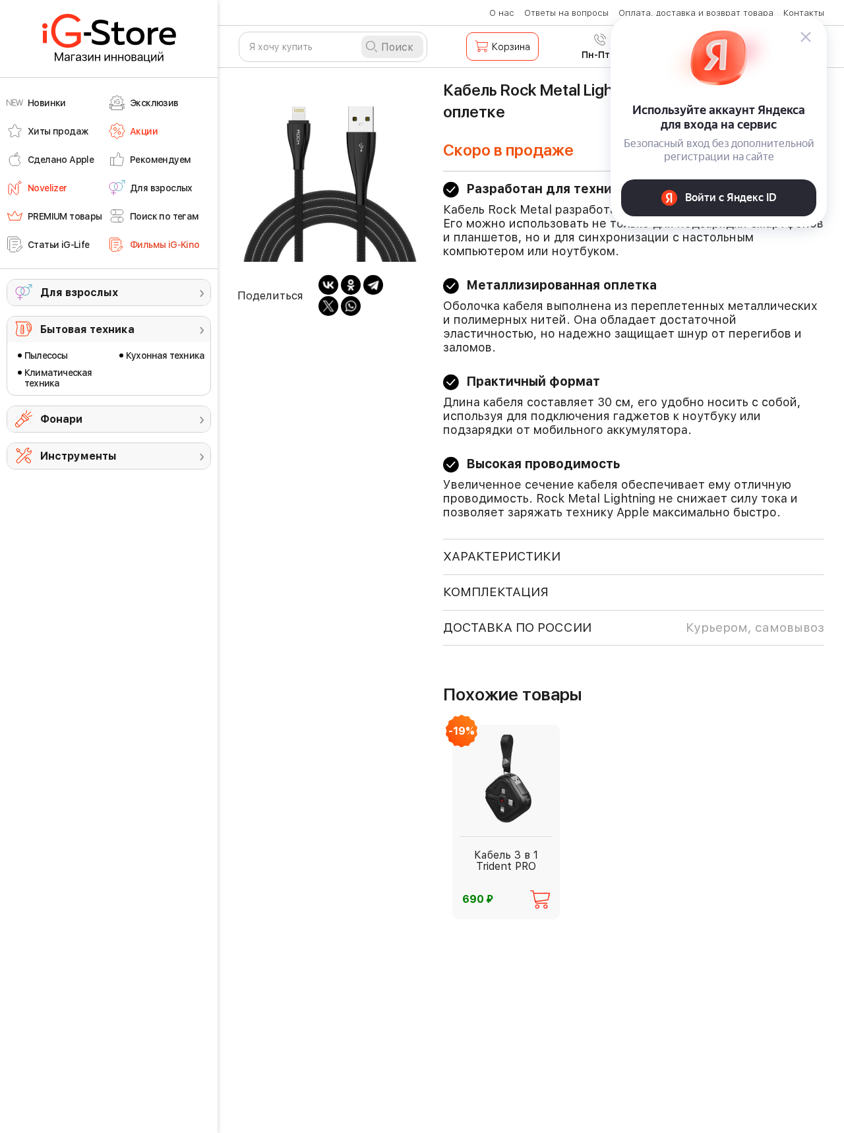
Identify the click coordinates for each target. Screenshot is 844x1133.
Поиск (397, 47)
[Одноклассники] (351, 285)
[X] (328, 306)
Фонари (61, 419)
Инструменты (78, 456)
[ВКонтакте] (328, 285)
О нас (501, 13)
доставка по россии (633, 627)
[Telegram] (373, 285)
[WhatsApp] (351, 306)
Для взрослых (79, 292)
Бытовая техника (87, 329)
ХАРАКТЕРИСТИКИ (501, 556)
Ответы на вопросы (566, 13)
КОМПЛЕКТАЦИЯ (496, 591)
